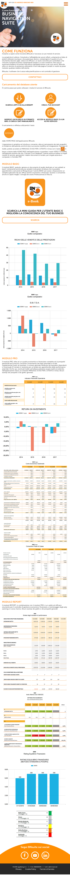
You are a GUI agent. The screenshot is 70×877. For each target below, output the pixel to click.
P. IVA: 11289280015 (35, 867)
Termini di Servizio (47, 869)
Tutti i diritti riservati (50, 867)
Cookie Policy (30, 869)
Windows (26, 2)
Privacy (19, 869)
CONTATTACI (35, 77)
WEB (32, 2)
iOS (15, 2)
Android (20, 2)
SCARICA (35, 220)
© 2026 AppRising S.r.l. (20, 867)
